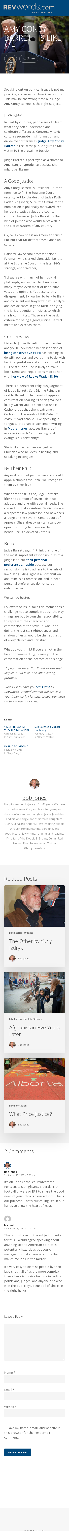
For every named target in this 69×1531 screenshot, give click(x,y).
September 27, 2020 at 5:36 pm (19, 1175)
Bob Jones (34, 797)
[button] (64, 8)
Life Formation (18, 1019)
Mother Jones (17, 428)
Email (9, 1390)
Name (9, 1372)
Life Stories (15, 932)
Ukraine (28, 932)
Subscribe (43, 687)
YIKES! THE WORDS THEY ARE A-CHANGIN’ (16, 728)
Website (10, 1407)
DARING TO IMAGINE (16, 746)
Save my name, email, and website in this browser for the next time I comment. (32, 1432)
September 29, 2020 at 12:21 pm (20, 1228)
